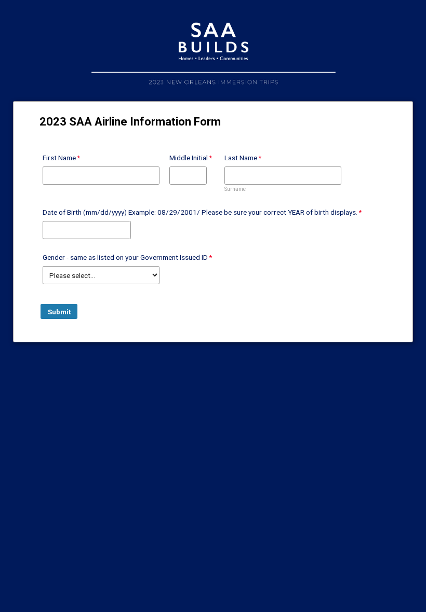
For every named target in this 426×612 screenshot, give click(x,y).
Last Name (240, 158)
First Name (59, 158)
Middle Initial (188, 158)
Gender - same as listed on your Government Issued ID (125, 257)
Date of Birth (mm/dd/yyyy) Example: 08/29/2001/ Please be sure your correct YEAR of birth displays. (200, 212)
